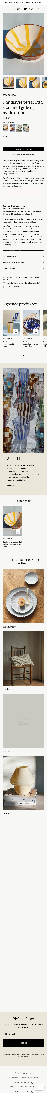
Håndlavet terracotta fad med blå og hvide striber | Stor (30, 344)
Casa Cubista (9, 95)
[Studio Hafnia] (23, 9)
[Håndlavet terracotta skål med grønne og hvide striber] (19, 128)
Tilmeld (23, 1043)
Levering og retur (9, 268)
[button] (37, 9)
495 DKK (25, 349)
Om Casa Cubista (9, 256)
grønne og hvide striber (24, 171)
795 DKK (5, 347)
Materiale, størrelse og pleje (13, 262)
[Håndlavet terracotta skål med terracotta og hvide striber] (12, 128)
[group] (23, 2)
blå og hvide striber (10, 174)
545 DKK (5, 547)
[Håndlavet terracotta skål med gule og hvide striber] (8, 83)
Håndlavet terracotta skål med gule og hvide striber (12, 543)
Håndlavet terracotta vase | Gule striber (10, 343)
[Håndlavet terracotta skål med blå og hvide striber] (26, 128)
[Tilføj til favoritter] (41, 118)
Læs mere (10, 485)
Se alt (23, 355)
